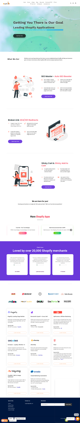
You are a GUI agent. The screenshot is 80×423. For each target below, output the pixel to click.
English (10, 418)
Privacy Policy (11, 405)
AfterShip (40, 355)
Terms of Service (11, 408)
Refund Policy (10, 406)
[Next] (71, 230)
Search (9, 403)
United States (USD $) (19, 418)
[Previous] (9, 230)
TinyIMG (18, 387)
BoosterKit (40, 326)
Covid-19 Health (11, 409)
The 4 (62, 359)
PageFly (19, 326)
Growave (18, 355)
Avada (43, 388)
